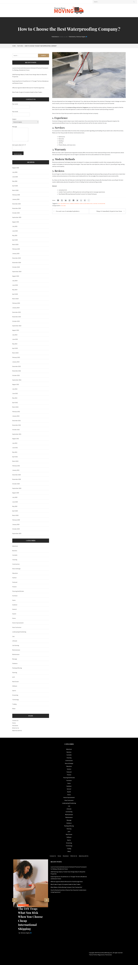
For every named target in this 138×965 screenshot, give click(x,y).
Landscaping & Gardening (19, 632)
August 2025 (15, 222)
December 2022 (16, 366)
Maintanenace (16, 650)
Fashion (14, 577)
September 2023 (16, 325)
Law (13, 636)
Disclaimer (15, 725)
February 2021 (16, 466)
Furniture (14, 595)
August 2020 (15, 493)
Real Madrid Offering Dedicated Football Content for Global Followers (78, 194)
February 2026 (16, 195)
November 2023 (16, 316)
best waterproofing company (66, 203)
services (82, 203)
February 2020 (16, 520)
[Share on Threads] (84, 200)
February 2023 (16, 357)
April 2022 (15, 402)
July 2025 (14, 226)
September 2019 (16, 533)
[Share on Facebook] (58, 200)
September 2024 (16, 271)
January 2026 (15, 199)
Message (14, 126)
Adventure (15, 546)
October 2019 (16, 529)
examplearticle (63, 190)
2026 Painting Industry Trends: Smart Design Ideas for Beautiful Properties (29, 75)
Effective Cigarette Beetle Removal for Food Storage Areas (28, 87)
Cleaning (14, 559)
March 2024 (15, 298)
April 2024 (15, 294)
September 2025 (16, 217)
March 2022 (15, 407)
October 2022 (16, 375)
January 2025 (15, 253)
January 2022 (15, 416)
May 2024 (14, 289)
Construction (16, 564)
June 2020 (15, 502)
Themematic (108, 955)
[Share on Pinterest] (73, 200)
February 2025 (16, 249)
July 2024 (14, 280)
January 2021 (15, 470)
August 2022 (15, 384)
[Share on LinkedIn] (65, 200)
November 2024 (16, 262)
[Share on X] (61, 200)
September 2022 (16, 380)
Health (14, 614)
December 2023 (16, 312)
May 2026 (14, 181)
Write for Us (15, 728)
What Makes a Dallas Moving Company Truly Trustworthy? (66, 887)
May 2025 (14, 235)
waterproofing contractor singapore (94, 203)
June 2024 (15, 285)
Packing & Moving (17, 668)
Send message (18, 154)
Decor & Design (16, 568)
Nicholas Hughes (81, 36)
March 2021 (15, 461)
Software (14, 686)
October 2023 (16, 321)
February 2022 (16, 411)
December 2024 (16, 258)
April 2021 (15, 456)
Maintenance (15, 654)
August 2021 (15, 438)
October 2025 (16, 213)
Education (15, 573)
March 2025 (15, 244)
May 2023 (14, 344)
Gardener (14, 605)
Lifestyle (14, 641)
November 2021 (16, 425)
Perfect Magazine (98, 955)
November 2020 (16, 479)
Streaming (15, 695)
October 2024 (16, 267)
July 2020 (14, 497)
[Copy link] (88, 200)
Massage (14, 659)
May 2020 (14, 506)
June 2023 (15, 339)
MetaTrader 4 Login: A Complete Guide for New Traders (27, 92)
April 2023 (15, 348)
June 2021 (15, 447)
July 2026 (14, 172)
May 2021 (14, 452)
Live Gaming (15, 645)
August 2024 (15, 276)
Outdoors (14, 663)
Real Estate (15, 681)
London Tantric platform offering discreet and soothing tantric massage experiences (82, 192)
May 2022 (14, 398)
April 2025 (15, 240)
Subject (14, 119)
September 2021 (16, 434)
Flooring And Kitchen (18, 591)
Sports (14, 690)
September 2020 (16, 488)
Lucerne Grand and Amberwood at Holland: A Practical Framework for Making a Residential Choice (30, 69)
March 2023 (15, 353)
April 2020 (15, 511)
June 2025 (15, 231)
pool (13, 677)
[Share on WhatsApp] (69, 200)
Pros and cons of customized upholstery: (68, 211)
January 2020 (15, 524)
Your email (15, 111)
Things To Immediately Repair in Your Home (109, 211)
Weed (13, 708)
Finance (14, 586)
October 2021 (16, 429)
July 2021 (14, 443)
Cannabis (14, 555)
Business (14, 550)
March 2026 (15, 190)
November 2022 (16, 371)
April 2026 (15, 186)
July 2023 (14, 335)
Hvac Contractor (16, 627)
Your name (15, 104)
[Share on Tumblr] (81, 200)
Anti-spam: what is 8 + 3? (19, 145)
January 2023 (15, 362)
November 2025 (16, 208)
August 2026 (15, 168)
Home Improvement (18, 623)
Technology (15, 699)
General (14, 609)
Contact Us (15, 720)
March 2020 (15, 515)
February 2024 (16, 303)
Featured (63, 205)
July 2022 (14, 389)
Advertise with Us (17, 730)
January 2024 (15, 307)
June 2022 (15, 393)
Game (13, 600)
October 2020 (16, 484)
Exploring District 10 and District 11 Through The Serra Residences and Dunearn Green (30, 82)
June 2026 (15, 177)
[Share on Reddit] (77, 200)
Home (14, 618)
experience (77, 203)
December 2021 (16, 420)
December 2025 (16, 204)
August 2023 (15, 330)
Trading (14, 704)
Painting (14, 672)
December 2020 (16, 475)
